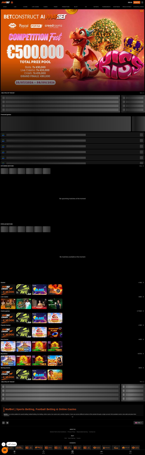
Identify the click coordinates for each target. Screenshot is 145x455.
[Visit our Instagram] (3, 422)
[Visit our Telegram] (7, 422)
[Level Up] (72, 50)
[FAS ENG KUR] (138, 422)
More (141, 93)
